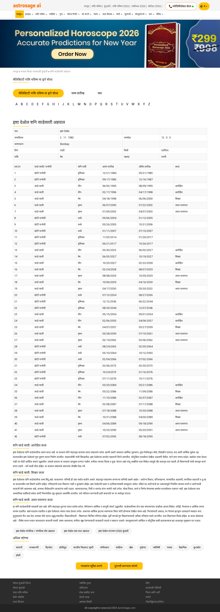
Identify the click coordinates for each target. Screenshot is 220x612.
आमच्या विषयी (85, 601)
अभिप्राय (83, 587)
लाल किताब (107, 14)
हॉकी (18, 555)
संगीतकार (104, 547)
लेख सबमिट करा (86, 592)
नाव (100, 93)
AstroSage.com (126, 607)
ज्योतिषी (156, 547)
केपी (118, 14)
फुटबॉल (197, 547)
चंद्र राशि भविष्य (20, 592)
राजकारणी (34, 547)
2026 (28, 14)
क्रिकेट (49, 547)
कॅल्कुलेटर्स (140, 14)
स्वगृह (86, 6)
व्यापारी (19, 547)
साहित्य (119, 547)
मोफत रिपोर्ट (72, 14)
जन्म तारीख (77, 93)
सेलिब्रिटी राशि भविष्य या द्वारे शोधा (38, 93)
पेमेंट (148, 583)
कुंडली (107, 6)
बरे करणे (86, 14)
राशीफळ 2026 (138, 6)
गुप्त (61, 14)
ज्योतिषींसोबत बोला (180, 6)
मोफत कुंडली (19, 587)
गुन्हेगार (143, 547)
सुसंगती (127, 14)
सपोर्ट (148, 597)
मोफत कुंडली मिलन (22, 583)
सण (151, 14)
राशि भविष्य (96, 6)
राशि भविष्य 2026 (120, 6)
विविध (159, 14)
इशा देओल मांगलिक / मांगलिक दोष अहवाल (35, 531)
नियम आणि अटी (153, 592)
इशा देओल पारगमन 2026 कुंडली (113, 531)
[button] (16, 44)
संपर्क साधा (84, 597)
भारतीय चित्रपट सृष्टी (83, 547)
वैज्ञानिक (183, 547)
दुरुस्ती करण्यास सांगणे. (126, 566)
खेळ (131, 547)
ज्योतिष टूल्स (85, 583)
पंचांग (96, 14)
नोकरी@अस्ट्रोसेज (154, 601)
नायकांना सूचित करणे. (92, 566)
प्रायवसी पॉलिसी (153, 587)
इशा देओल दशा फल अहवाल (76, 531)
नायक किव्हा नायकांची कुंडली (34, 71)
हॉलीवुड (63, 547)
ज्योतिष (52, 14)
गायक (169, 547)
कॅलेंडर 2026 (154, 6)
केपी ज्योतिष (18, 597)
